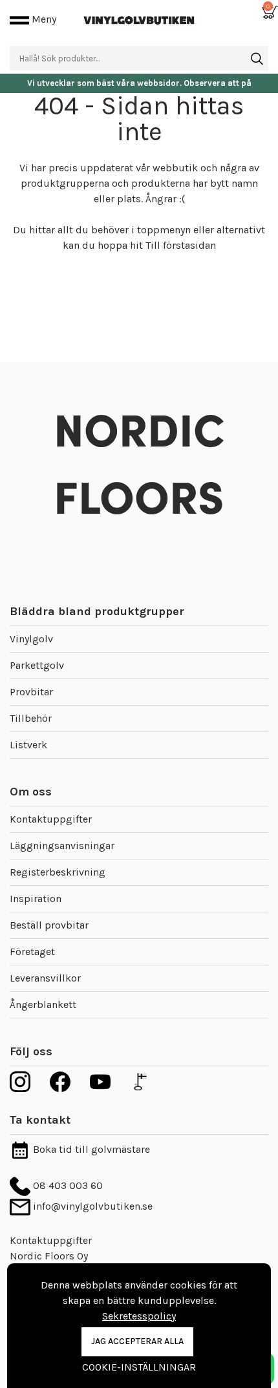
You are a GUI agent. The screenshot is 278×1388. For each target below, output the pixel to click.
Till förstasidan (180, 245)
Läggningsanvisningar (62, 845)
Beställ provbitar (49, 925)
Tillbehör (31, 718)
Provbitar (31, 692)
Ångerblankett (43, 1004)
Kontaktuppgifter (51, 819)
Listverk (28, 745)
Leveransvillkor (45, 978)
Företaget (32, 951)
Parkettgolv (37, 665)
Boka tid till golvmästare (90, 1149)
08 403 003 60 (66, 1185)
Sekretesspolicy (139, 1316)
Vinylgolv (31, 639)
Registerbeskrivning (57, 872)
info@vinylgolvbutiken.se (91, 1206)
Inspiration (35, 898)
